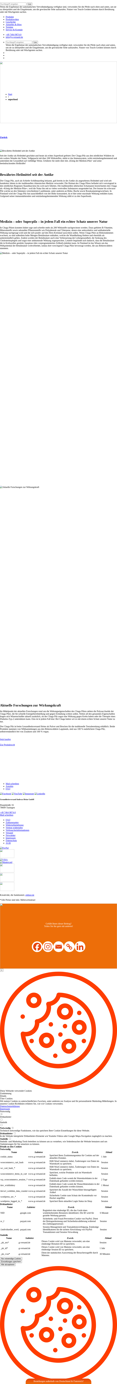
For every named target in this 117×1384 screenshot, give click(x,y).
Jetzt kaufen (5, 739)
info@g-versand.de (14, 37)
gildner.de (29, 895)
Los (29, 4)
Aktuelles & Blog (14, 24)
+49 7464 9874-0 (13, 34)
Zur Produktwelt (7, 745)
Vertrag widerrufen (14, 827)
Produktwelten (12, 19)
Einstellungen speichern (11, 1261)
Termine (9, 27)
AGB (8, 843)
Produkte (10, 17)
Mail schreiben (12, 783)
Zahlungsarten (12, 822)
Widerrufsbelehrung (15, 825)
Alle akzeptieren (7, 1264)
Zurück (3, 137)
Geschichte (11, 22)
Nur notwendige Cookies (11, 1258)
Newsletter (10, 835)
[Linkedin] (80, 946)
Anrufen (9, 786)
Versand (9, 833)
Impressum (11, 838)
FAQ (8, 789)
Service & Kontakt (14, 29)
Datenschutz (11, 840)
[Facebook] (37, 946)
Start (10, 94)
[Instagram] (48, 946)
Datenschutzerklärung (10, 1106)
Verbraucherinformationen (17, 830)
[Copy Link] (69, 946)
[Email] (58, 946)
